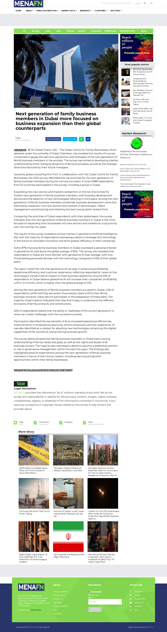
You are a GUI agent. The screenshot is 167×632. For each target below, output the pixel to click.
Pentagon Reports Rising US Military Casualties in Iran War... (68, 469)
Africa (70, 31)
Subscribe (95, 609)
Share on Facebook (53, 139)
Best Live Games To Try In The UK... (133, 164)
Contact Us (58, 599)
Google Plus (139, 599)
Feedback (57, 614)
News (29, 11)
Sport (142, 31)
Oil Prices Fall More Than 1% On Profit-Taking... (141, 101)
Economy (96, 31)
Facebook (138, 591)
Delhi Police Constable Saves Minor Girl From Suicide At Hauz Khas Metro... (33, 470)
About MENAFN (60, 606)
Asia (58, 31)
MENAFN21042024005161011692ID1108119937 (43, 370)
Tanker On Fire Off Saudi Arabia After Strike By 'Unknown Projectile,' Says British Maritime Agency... (103, 515)
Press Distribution (46, 11)
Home (18, 11)
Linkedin (138, 606)
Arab (47, 31)
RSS (136, 610)
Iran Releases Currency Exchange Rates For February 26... (143, 92)
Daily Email (138, 603)
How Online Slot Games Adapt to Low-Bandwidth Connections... (135, 170)
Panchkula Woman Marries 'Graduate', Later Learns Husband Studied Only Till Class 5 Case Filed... (101, 558)
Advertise (57, 603)
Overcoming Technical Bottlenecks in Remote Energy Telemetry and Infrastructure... (135, 177)
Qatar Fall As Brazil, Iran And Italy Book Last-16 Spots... (143, 111)
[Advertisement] (84, 19)
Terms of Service (60, 591)
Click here (35, 610)
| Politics (81, 31)
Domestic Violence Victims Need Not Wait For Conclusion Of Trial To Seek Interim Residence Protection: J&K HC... (103, 472)
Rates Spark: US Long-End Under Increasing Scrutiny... (142, 120)
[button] (144, 3)
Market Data (68, 11)
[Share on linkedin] (88, 139)
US (21, 31)
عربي (137, 3)
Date (18, 138)
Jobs (55, 610)
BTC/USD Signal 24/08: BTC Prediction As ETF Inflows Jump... (143, 71)
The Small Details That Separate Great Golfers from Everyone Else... (135, 185)
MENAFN (20, 149)
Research (85, 11)
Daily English (96, 592)
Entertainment (123, 31)
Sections (115, 11)
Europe (35, 31)
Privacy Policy (59, 595)
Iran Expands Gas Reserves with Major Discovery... (69, 555)
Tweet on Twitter (70, 139)
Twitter (137, 595)
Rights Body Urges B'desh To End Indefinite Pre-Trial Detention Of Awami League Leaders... (33, 558)
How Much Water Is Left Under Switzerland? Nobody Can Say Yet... (69, 513)
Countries (100, 11)
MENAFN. (33, 627)
